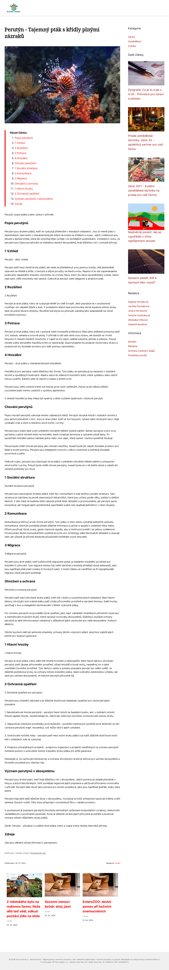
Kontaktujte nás (38, 853)
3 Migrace (21, 178)
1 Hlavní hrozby (24, 188)
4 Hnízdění (21, 158)
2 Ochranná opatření (27, 193)
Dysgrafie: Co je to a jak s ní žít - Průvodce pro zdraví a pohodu (146, 94)
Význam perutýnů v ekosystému (34, 198)
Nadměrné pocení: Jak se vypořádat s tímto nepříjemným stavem (144, 236)
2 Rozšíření (21, 148)
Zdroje (18, 203)
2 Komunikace (23, 173)
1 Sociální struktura (26, 168)
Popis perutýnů (24, 137)
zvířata (117, 863)
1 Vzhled (20, 142)
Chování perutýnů (25, 163)
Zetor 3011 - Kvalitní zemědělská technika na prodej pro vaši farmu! (143, 190)
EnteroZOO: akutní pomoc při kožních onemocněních (97, 906)
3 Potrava (20, 153)
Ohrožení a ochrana (26, 183)
